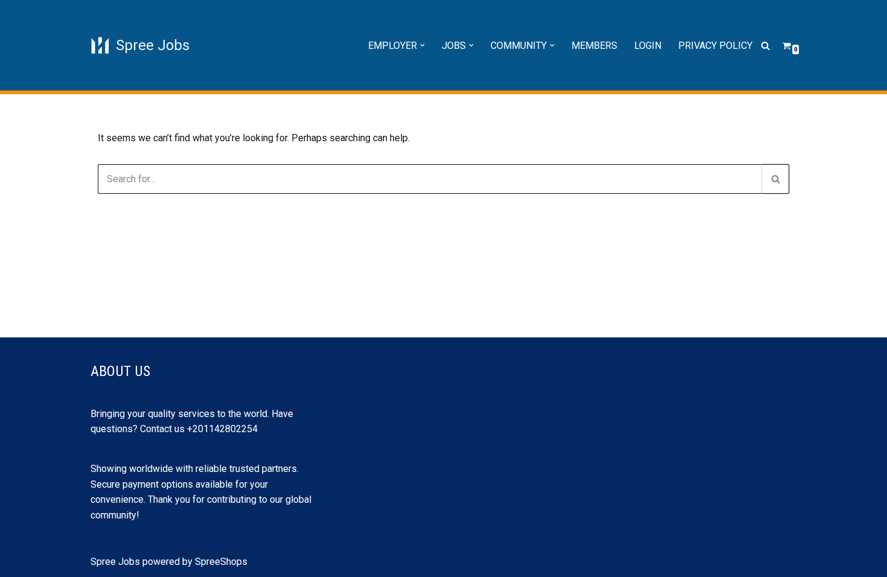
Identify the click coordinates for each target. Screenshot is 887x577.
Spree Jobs (115, 561)
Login (647, 45)
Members (594, 45)
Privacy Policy (715, 45)
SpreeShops (221, 561)
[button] (422, 45)
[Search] (765, 45)
